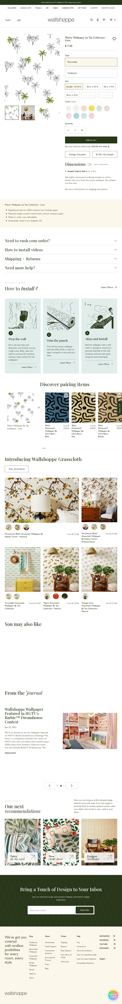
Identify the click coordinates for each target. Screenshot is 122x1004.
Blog (46, 968)
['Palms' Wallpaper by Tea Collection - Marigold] (68, 108)
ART (47, 8)
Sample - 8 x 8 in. (74, 86)
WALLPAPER (12, 8)
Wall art (32, 973)
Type (67, 55)
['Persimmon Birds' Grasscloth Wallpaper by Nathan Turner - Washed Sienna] (26, 527)
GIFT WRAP (82, 8)
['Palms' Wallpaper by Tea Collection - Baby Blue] (76, 115)
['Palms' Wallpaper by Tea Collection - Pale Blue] (84, 115)
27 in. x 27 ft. (105, 94)
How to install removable (86, 954)
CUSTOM (94, 8)
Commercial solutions (49, 951)
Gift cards (65, 961)
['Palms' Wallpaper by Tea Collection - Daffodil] (91, 108)
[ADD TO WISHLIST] (114, 38)
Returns (64, 946)
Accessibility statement (85, 963)
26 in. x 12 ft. (72, 94)
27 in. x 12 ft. (88, 94)
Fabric (31, 977)
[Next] (72, 785)
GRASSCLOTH (26, 8)
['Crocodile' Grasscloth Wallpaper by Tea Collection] (9, 596)
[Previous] (50, 785)
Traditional (72, 72)
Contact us (81, 946)
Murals (31, 969)
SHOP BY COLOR (108, 8)
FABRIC (55, 8)
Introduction (50, 942)
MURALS (38, 8)
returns (104, 189)
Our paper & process (50, 958)
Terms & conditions (84, 950)
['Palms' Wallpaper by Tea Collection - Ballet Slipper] (91, 115)
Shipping (64, 942)
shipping (92, 189)
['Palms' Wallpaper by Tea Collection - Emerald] (107, 108)
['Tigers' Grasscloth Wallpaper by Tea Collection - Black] (65, 596)
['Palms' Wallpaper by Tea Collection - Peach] (84, 108)
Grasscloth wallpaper (33, 957)
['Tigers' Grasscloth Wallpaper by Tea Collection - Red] (56, 596)
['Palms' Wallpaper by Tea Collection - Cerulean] (99, 108)
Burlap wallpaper (33, 964)
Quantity (69, 123)
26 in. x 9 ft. (109, 86)
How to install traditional (86, 958)
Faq (78, 942)
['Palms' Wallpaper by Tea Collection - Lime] (76, 108)
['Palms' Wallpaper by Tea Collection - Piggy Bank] (68, 115)
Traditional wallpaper (33, 943)
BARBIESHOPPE (68, 8)
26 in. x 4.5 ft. (93, 86)
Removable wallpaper (33, 950)
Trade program (50, 946)
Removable (72, 61)
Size (67, 80)
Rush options (66, 950)
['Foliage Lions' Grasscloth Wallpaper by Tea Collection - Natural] (85, 596)
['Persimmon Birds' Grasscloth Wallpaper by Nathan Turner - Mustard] (9, 527)
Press (47, 964)
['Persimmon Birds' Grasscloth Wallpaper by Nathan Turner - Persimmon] (17, 527)
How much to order (66, 956)
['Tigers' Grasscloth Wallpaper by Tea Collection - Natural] (47, 596)
